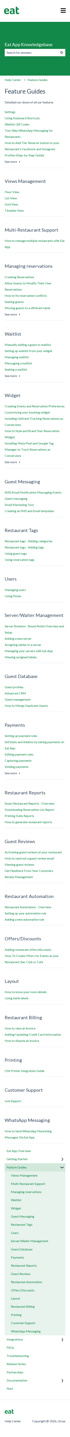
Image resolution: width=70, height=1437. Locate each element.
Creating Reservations (19, 277)
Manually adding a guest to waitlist (28, 344)
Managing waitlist (17, 357)
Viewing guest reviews (19, 864)
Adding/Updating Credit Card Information (33, 1034)
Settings (10, 112)
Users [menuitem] (15, 1233)
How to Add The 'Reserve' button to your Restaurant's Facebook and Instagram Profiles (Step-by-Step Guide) (32, 149)
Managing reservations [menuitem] (26, 1192)
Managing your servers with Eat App (29, 651)
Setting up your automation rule (25, 913)
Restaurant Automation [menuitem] (26, 1282)
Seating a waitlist (16, 369)
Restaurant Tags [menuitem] (21, 1224)
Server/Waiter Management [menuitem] (29, 1241)
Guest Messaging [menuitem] (22, 1216)
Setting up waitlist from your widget (28, 351)
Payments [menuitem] (17, 1257)
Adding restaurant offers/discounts (28, 949)
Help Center (13, 80)
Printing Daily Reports (19, 816)
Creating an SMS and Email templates (29, 511)
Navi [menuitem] (10, 1388)
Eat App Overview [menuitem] (19, 1151)
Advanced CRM (15, 693)
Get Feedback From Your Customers (29, 870)
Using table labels (17, 998)
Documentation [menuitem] (17, 1380)
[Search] (61, 52)
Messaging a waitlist (18, 363)
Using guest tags (16, 553)
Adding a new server (18, 638)
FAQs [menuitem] (10, 1347)
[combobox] (31, 52)
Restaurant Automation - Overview (28, 907)
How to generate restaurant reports (28, 822)
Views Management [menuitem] (24, 1175)
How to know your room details (26, 992)
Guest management (18, 699)
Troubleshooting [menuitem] (18, 1356)
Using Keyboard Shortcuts (22, 118)
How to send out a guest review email (29, 858)
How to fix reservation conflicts (26, 295)
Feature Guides (38, 80)
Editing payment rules (19, 754)
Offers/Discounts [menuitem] (22, 1290)
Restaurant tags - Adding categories (28, 541)
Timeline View (14, 210)
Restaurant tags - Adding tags (24, 547)
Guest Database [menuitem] (21, 1249)
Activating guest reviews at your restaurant (33, 852)
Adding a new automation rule (24, 919)
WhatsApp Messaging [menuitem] (26, 1331)
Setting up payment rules (21, 736)
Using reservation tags (20, 559)
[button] (62, 1159)
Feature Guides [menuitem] (17, 1167)
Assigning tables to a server (23, 644)
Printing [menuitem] (16, 1315)
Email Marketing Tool (19, 505)
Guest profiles (14, 687)
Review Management (19, 877)
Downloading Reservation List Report (29, 809)
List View (11, 198)
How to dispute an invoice (22, 1040)
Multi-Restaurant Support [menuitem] (28, 1183)
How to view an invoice (20, 1028)
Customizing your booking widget (27, 412)
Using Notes (13, 596)
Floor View (12, 192)
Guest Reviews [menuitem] (21, 1274)
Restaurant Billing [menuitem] (23, 1306)
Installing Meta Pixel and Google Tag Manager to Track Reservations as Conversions (29, 449)
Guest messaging (16, 498)
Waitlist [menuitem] (16, 1200)
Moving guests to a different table (27, 308)
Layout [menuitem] (15, 1298)
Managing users (15, 590)
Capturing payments (18, 760)
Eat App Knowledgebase (28, 44)
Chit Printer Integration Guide (24, 1071)
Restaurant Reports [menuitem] (24, 1265)
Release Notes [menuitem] (16, 1364)
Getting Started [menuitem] (17, 1159)
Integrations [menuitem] (15, 1339)
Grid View (11, 204)
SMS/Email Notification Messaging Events (33, 492)
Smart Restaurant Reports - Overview (29, 803)
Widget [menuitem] (16, 1208)
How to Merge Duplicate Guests (26, 705)
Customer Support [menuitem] (23, 1323)
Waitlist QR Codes (17, 124)
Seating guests (14, 302)
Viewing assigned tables (21, 657)
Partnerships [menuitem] (15, 1372)
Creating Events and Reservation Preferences (35, 406)
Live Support (13, 1101)
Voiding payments (17, 766)
